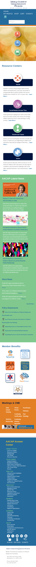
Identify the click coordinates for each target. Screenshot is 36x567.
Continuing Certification (13, 519)
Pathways (9, 517)
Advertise (9, 532)
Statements (10, 496)
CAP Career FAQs (12, 467)
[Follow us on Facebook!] (8, 535)
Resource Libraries (12, 457)
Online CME (10, 512)
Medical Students (11, 461)
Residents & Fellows (12, 462)
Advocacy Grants (11, 491)
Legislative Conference (13, 493)
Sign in (5, 11)
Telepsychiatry (11, 478)
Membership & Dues (12, 500)
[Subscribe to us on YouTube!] (17, 535)
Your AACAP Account (13, 502)
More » (4, 287)
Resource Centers (12, 452)
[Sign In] (18, 35)
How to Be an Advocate (13, 487)
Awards (9, 469)
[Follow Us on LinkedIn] (25, 535)
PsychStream (10, 520)
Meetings (9, 514)
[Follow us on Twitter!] (12, 535)
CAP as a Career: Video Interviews (16, 465)
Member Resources (12, 503)
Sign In (9, 542)
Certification (10, 474)
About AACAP (11, 524)
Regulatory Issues (12, 488)
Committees (10, 506)
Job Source (10, 505)
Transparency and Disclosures (15, 527)
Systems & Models (12, 479)
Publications (10, 531)
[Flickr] (21, 535)
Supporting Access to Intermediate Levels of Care (18, 326)
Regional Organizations (13, 508)
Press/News (10, 526)
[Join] (18, 44)
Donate (25, 542)
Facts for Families (12, 450)
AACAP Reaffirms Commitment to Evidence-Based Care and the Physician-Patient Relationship (14, 261)
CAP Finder (10, 455)
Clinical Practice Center (13, 476)
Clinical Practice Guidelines (14, 473)
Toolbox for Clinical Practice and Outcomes (14, 481)
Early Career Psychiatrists (14, 464)
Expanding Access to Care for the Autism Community (19, 334)
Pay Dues (17, 542)
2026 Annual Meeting (13, 515)
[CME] (18, 53)
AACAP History (11, 529)
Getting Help (10, 453)
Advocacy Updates (12, 494)
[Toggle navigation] (5, 17)
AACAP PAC (10, 490)
